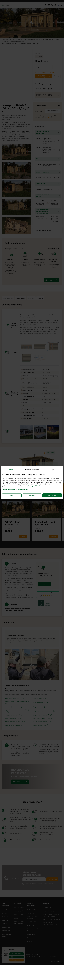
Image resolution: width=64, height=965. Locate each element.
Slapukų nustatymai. (34, 486)
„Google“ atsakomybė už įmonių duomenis (15, 489)
